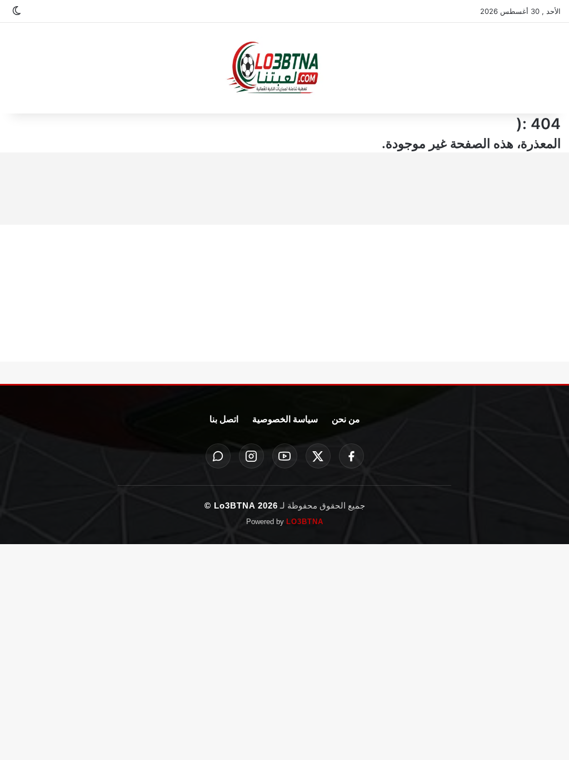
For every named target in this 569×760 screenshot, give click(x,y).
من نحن (346, 419)
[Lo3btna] (284, 68)
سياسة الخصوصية (285, 419)
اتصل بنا (223, 419)
